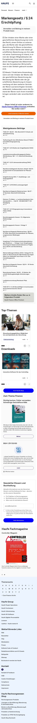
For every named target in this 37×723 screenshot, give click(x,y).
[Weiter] (29, 345)
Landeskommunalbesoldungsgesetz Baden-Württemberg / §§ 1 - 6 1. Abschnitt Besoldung (17, 155)
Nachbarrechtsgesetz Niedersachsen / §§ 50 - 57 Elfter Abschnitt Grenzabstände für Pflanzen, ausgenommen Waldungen (18, 233)
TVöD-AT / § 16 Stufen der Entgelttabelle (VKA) (18, 148)
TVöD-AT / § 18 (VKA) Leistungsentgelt (15, 185)
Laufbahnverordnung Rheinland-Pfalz (15, 280)
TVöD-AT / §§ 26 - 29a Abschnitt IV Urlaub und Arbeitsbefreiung (18, 132)
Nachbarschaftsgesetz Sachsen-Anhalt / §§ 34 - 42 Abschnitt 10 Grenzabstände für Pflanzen (18, 169)
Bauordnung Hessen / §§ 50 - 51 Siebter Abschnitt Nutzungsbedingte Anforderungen (17, 273)
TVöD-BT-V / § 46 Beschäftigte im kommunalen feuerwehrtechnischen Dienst (18, 287)
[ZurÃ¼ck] (24, 345)
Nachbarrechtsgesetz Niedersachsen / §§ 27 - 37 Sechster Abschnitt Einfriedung (17, 192)
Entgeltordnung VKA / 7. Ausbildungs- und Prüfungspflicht (16, 177)
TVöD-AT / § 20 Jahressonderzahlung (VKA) (17, 162)
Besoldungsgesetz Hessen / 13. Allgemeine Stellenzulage (16, 218)
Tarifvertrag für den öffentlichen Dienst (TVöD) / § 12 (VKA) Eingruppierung (18, 141)
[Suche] (30, 3)
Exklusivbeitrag (9, 339)
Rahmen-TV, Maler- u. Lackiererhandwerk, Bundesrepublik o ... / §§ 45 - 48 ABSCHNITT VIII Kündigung (18, 201)
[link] (4, 10)
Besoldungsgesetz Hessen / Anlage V (15, 225)
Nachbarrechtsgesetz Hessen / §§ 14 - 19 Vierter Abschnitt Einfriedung (18, 265)
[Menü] (13, 3)
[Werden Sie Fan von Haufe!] (2, 669)
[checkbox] (4, 510)
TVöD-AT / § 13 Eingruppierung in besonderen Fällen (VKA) (17, 210)
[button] (18, 113)
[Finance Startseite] (5, 3)
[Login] (34, 3)
